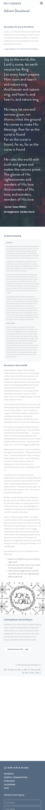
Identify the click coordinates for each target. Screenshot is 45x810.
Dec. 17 (27, 669)
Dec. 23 (7, 669)
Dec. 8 (27, 672)
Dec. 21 (20, 669)
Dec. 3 (32, 672)
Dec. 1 (38, 672)
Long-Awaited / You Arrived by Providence (21, 49)
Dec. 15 (34, 669)
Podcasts (9, 780)
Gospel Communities (16, 777)
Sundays (9, 774)
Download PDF (15, 649)
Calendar (9, 784)
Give (6, 788)
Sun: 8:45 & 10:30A (18, 768)
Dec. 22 (14, 669)
